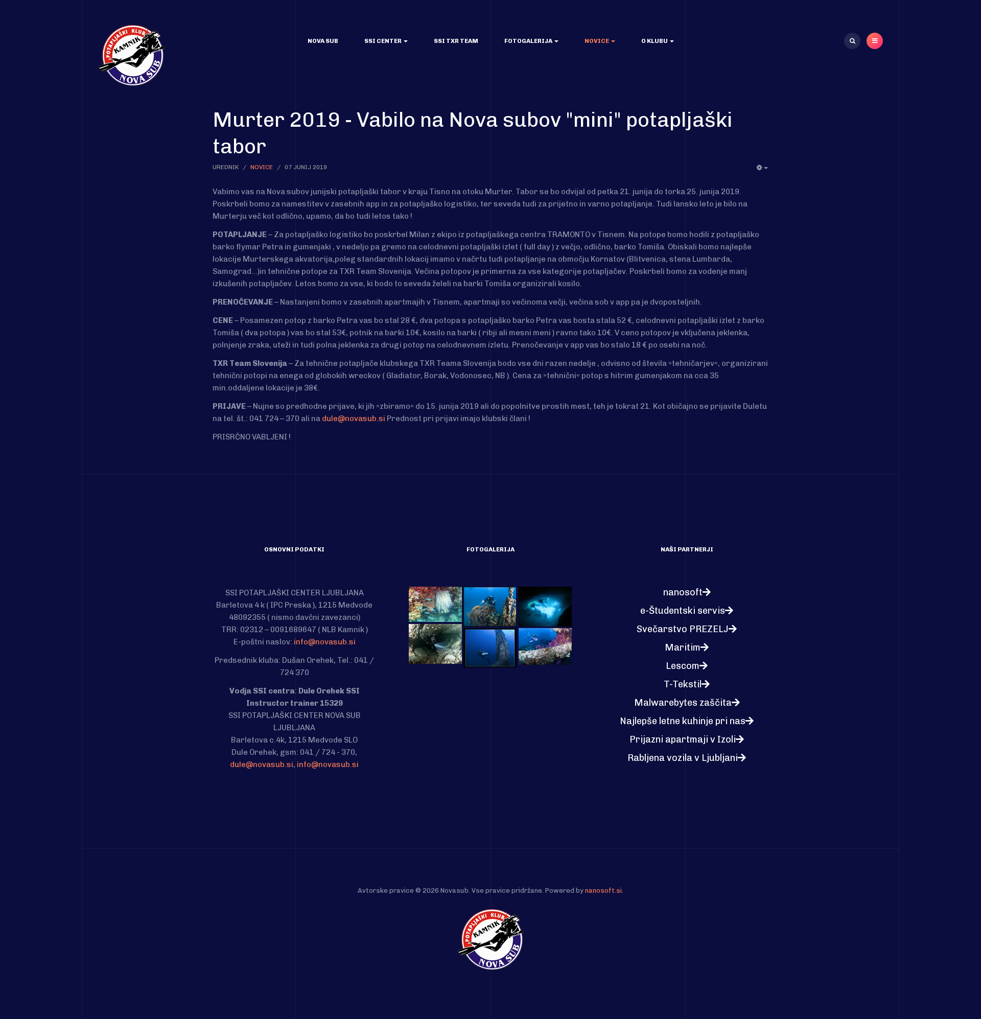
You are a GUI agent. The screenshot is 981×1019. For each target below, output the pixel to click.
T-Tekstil (683, 684)
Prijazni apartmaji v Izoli (682, 739)
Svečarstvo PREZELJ (683, 629)
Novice (597, 40)
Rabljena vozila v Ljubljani (682, 757)
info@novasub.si (325, 641)
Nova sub (323, 40)
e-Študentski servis (682, 610)
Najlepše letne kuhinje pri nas (682, 721)
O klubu (655, 40)
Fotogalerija (528, 40)
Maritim (682, 647)
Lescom (682, 665)
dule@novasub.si (353, 418)
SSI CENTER (383, 40)
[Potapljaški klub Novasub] (131, 55)
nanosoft (683, 592)
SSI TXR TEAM (456, 40)
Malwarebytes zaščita (683, 702)
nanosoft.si (603, 890)
